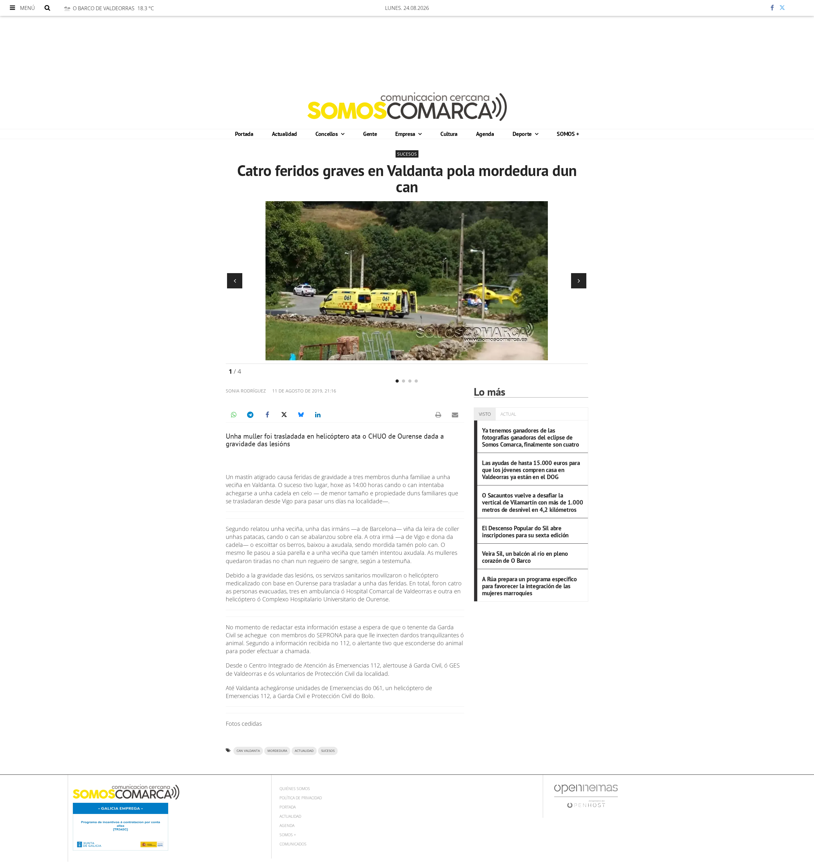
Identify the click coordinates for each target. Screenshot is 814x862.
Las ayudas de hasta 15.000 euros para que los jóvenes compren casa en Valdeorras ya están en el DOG (531, 470)
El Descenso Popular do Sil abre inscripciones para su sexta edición (525, 531)
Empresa (406, 134)
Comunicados (293, 844)
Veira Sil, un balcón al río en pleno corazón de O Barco (525, 556)
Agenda (485, 134)
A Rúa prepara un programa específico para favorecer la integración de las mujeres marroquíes (529, 586)
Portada (244, 134)
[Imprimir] (438, 414)
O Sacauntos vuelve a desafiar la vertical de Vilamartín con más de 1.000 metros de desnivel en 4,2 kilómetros (532, 502)
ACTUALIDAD (304, 751)
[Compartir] (753, 8)
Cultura (448, 134)
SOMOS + (568, 134)
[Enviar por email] (455, 414)
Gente (370, 134)
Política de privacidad (300, 798)
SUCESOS (328, 751)
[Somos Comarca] (407, 106)
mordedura (277, 751)
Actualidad (284, 134)
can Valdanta (248, 751)
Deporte (523, 134)
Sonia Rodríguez (246, 391)
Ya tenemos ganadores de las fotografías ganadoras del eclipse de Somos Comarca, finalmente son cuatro (530, 437)
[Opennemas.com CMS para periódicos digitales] (586, 796)
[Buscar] (47, 8)
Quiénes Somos (294, 788)
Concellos (327, 134)
